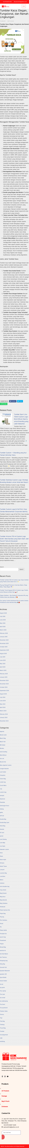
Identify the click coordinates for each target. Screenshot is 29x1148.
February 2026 (4, 633)
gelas (1, 812)
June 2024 (3, 700)
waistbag (2, 1041)
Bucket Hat (3, 761)
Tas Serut (2, 1004)
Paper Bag (3, 913)
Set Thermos (3, 957)
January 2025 (3, 677)
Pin (1, 927)
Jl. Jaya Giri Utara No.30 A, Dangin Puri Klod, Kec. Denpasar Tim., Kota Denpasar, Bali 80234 (14, 1121)
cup (1, 788)
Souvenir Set (3, 967)
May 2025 (2, 663)
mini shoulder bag (4, 886)
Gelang (2, 809)
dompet (2, 795)
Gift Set (2, 815)
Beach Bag (3, 738)
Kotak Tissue (3, 866)
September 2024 (4, 690)
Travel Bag (3, 1028)
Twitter (20, 401)
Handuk (2, 829)
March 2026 (3, 630)
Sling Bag (2, 964)
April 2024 (2, 707)
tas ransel (2, 997)
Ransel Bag (3, 947)
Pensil (1, 923)
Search (2, 567)
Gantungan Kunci (4, 805)
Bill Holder (2, 745)
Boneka (2, 748)
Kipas (1, 856)
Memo (1, 879)
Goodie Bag (3, 819)
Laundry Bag (3, 873)
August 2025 (3, 653)
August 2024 (3, 694)
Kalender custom (4, 849)
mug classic (3, 890)
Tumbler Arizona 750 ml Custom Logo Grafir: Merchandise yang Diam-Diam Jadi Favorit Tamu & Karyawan (14, 539)
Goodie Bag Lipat (4, 822)
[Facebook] (2, 1076)
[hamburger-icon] (24, 6)
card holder (3, 772)
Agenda (2, 731)
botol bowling (3, 751)
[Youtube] (7, 1076)
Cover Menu (3, 785)
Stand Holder (3, 980)
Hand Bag (2, 825)
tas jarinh (2, 987)
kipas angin (3, 859)
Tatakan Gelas (3, 1011)
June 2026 (3, 619)
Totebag (2, 1024)
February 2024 (4, 714)
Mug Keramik (3, 900)
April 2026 (2, 626)
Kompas (2, 863)
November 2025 (4, 643)
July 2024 (2, 697)
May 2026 (2, 623)
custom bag (3, 792)
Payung (2, 916)
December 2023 (4, 721)
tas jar (1, 984)
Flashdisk (2, 802)
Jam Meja (2, 842)
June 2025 (3, 660)
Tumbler (2, 21)
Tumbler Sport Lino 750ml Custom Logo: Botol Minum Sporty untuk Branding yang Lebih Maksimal (21, 419)
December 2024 (4, 680)
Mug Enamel (3, 893)
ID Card (2, 832)
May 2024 (2, 704)
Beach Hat (2, 741)
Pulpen (2, 943)
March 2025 (3, 670)
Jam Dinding (3, 839)
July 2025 (2, 656)
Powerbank (3, 940)
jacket (1, 836)
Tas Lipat (2, 994)
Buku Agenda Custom (5, 765)
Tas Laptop (3, 990)
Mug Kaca (2, 896)
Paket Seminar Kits (5, 910)
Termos (2, 1014)
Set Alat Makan (4, 953)
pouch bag (3, 937)
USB (1, 1038)
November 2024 (4, 683)
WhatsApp (4, 403)
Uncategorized (4, 1034)
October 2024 (3, 687)
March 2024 (3, 710)
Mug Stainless (3, 903)
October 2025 (3, 646)
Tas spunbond (3, 1007)
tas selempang (4, 1001)
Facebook (13, 401)
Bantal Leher (3, 735)
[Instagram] (5, 1076)
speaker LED (3, 974)
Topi (1, 1018)
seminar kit (3, 950)
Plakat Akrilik (3, 930)
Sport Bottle (3, 977)
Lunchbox (2, 876)
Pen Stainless (3, 920)
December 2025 (4, 640)
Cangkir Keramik (4, 768)
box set (2, 758)
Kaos (1, 852)
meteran (2, 883)
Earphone (2, 799)
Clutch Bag (3, 778)
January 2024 (3, 717)
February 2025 (4, 673)
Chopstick (2, 775)
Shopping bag (3, 960)
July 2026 (2, 616)
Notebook (2, 906)
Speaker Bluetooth (5, 970)
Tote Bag (2, 1021)
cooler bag (3, 782)
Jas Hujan (2, 846)
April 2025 (2, 667)
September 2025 (4, 650)
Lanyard (2, 869)
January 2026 (3, 636)
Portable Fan (3, 933)
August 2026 (3, 613)
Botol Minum (3, 755)
